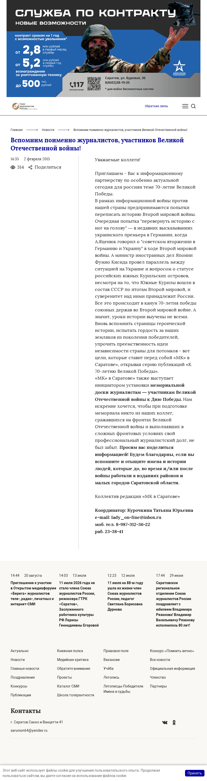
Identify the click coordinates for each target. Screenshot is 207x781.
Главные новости (25, 669)
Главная (17, 130)
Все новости (160, 660)
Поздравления (23, 677)
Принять (195, 773)
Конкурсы (19, 686)
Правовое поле (116, 651)
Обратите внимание (73, 669)
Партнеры (158, 686)
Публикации (21, 695)
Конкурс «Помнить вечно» (172, 651)
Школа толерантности (75, 695)
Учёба (109, 669)
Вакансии (112, 660)
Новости (48, 130)
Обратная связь (156, 106)
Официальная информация (172, 669)
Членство (158, 677)
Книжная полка (70, 651)
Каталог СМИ (68, 686)
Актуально (20, 651)
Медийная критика (73, 660)
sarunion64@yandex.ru (29, 730)
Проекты (64, 677)
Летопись (111, 677)
